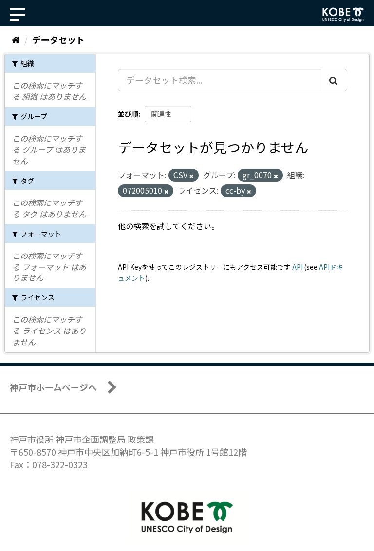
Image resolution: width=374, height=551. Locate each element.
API (297, 267)
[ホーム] (16, 39)
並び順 (128, 114)
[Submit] (334, 80)
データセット (58, 39)
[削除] (191, 176)
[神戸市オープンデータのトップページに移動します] (343, 14)
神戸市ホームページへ (53, 387)
